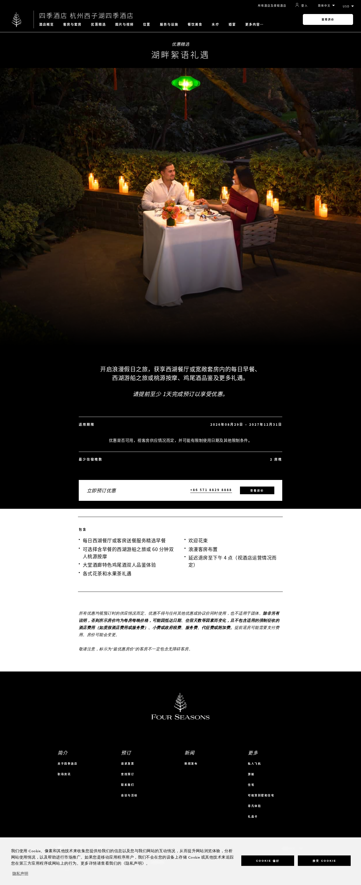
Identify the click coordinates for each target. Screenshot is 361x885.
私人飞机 (254, 763)
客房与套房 (72, 24)
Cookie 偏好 (268, 860)
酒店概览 (46, 24)
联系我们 (127, 785)
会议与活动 (129, 795)
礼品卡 (253, 816)
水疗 (215, 24)
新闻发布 (191, 763)
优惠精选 (98, 24)
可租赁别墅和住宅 (261, 795)
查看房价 (328, 19)
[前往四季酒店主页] (17, 19)
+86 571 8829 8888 (211, 490)
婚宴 (232, 24)
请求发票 (127, 763)
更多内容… (254, 24)
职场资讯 (64, 774)
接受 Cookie (324, 860)
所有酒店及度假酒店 (272, 5)
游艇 (251, 774)
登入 (304, 5)
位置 (146, 24)
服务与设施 (169, 24)
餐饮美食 (195, 24)
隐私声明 (20, 874)
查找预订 (127, 774)
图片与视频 (124, 24)
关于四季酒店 (67, 763)
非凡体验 (254, 806)
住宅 (251, 785)
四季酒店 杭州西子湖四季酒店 (86, 15)
